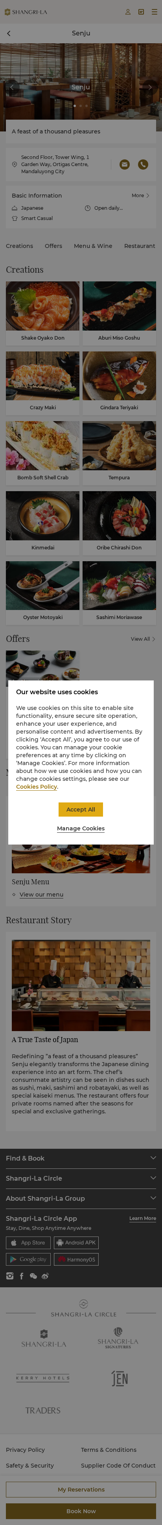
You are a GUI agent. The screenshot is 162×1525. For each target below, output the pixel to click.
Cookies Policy (36, 786)
